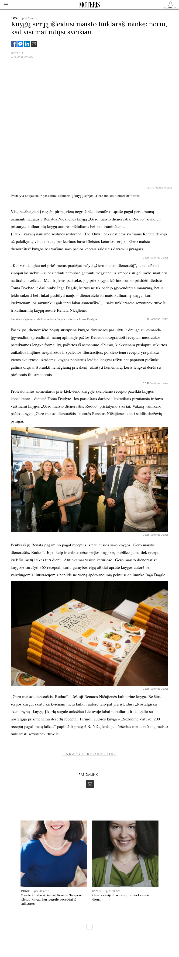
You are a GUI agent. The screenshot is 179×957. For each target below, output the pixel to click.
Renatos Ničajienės (60, 219)
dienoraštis (122, 195)
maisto (109, 195)
